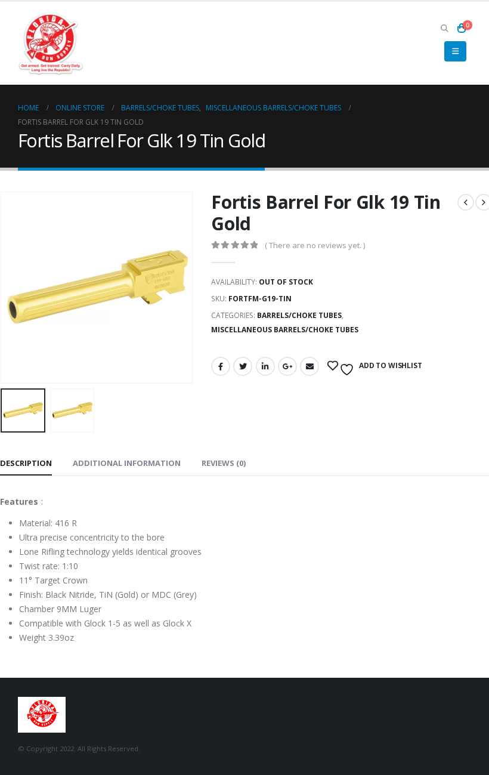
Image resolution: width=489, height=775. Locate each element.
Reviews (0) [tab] (224, 463)
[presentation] (15, 288)
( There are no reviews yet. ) (315, 245)
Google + (287, 366)
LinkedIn (265, 366)
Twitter (242, 366)
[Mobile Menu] (455, 51)
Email (309, 366)
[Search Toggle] (444, 28)
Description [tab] (26, 463)
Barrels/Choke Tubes (299, 315)
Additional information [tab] (127, 463)
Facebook (220, 366)
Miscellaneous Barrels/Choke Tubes (284, 330)
